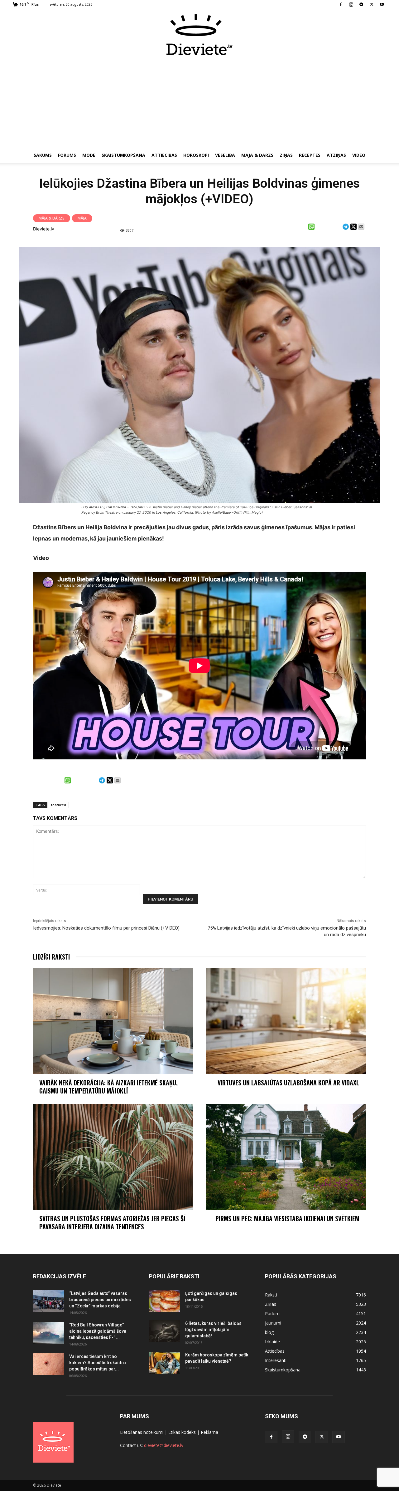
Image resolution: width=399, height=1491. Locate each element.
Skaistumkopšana (123, 155)
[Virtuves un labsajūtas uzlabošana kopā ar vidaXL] (286, 1021)
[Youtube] (382, 4)
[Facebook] (340, 4)
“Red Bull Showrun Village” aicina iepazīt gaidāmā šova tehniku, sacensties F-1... (97, 1331)
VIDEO (358, 155)
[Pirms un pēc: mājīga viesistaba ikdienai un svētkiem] (286, 1157)
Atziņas (336, 155)
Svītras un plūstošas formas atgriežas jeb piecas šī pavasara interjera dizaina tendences (112, 1222)
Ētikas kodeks (182, 1432)
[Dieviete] (199, 34)
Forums (67, 155)
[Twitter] (371, 4)
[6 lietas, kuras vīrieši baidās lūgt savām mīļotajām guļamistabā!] (164, 1331)
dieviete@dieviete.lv (163, 1445)
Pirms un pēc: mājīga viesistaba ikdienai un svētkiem (288, 1218)
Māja (82, 218)
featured (58, 804)
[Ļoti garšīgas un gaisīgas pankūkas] (164, 1301)
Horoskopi (196, 155)
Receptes (309, 155)
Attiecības (164, 155)
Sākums (43, 155)
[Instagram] (351, 4)
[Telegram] (361, 4)
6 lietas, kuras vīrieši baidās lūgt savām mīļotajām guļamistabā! (213, 1329)
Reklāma (209, 1432)
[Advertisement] (199, 102)
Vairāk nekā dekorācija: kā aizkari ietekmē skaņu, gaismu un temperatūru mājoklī (108, 1086)
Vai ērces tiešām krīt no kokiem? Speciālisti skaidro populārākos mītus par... (97, 1362)
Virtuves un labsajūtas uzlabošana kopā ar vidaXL (288, 1082)
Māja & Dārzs (257, 155)
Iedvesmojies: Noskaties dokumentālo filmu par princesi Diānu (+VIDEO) (106, 928)
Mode (88, 155)
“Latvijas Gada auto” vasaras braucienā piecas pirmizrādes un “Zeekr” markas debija (100, 1299)
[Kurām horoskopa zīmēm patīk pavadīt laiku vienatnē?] (164, 1363)
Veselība (225, 155)
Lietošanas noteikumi (141, 1432)
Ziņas (286, 155)
